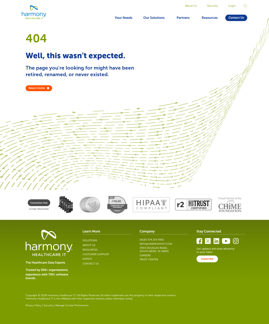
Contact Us (236, 17)
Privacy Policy (34, 305)
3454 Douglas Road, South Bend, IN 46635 (154, 249)
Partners (183, 18)
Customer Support (96, 254)
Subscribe (207, 258)
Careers (145, 255)
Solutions (90, 240)
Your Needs (123, 18)
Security (212, 6)
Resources (210, 18)
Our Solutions (154, 18)
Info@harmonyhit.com (156, 243)
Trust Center (149, 259)
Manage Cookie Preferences (72, 305)
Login (232, 6)
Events (87, 258)
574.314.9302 (156, 239)
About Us (191, 6)
